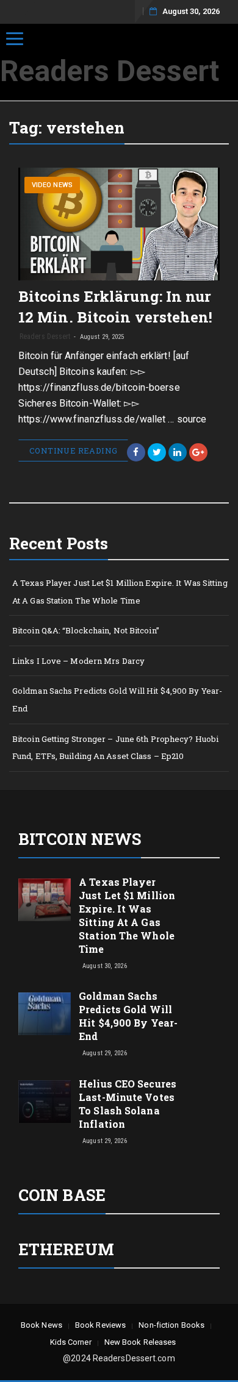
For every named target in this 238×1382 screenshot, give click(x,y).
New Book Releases (140, 1342)
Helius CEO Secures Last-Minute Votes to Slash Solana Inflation (127, 1103)
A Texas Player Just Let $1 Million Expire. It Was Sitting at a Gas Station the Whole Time (120, 591)
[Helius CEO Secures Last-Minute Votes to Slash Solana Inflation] (44, 1101)
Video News (52, 185)
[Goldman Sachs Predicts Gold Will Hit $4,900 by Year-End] (44, 1013)
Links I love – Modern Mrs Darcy (78, 660)
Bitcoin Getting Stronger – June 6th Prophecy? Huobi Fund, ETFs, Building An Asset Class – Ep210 (115, 747)
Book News (41, 1325)
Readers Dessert (110, 71)
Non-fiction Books (171, 1325)
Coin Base (62, 1194)
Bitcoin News (79, 838)
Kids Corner (71, 1342)
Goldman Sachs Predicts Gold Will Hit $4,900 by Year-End (117, 699)
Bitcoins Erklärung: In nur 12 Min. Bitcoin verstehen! (115, 307)
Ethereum (66, 1249)
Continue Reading (73, 450)
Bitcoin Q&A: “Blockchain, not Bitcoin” (85, 630)
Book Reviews (100, 1325)
